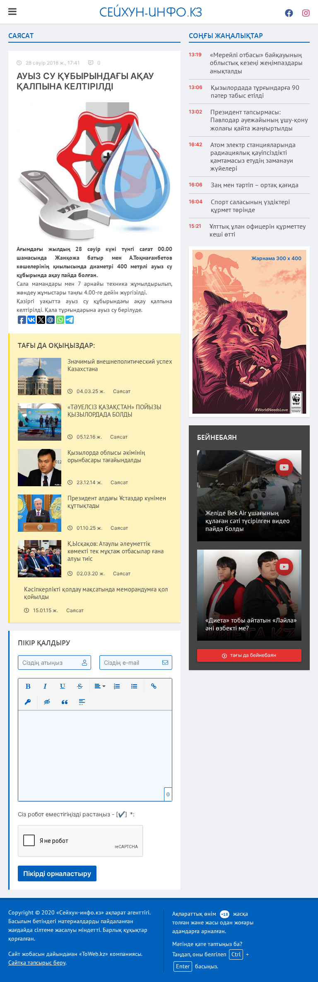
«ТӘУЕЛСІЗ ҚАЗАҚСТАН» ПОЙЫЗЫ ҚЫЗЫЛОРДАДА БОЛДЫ (114, 410)
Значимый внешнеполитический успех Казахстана (119, 365)
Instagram (303, 12)
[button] (28, 686)
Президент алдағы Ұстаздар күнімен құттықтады (116, 502)
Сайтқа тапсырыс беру (36, 962)
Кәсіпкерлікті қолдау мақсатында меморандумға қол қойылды (96, 593)
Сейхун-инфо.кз (150, 11)
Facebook (287, 12)
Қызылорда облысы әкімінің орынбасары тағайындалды (106, 456)
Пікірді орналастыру (57, 873)
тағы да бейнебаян (254, 655)
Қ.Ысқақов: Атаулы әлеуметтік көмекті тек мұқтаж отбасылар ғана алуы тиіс (115, 551)
